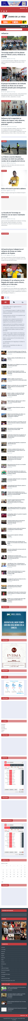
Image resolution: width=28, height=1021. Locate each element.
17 (3, 874)
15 (21, 872)
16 (24, 872)
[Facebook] (1, 11)
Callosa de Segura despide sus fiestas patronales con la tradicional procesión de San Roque (16, 372)
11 (6, 872)
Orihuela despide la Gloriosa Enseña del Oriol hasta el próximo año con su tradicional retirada (16, 522)
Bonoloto (3, 724)
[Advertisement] (14, 710)
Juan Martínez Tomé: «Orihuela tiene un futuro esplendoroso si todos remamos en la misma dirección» (16, 564)
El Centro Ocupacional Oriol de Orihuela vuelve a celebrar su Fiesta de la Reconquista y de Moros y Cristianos (16, 501)
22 (21, 874)
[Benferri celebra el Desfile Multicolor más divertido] (4, 359)
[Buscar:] (14, 29)
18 (6, 874)
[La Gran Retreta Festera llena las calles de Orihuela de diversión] (4, 487)
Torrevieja (3, 949)
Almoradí (3, 951)
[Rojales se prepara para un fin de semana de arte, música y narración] (4, 989)
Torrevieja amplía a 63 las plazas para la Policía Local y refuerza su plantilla (13, 55)
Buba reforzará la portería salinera (13, 189)
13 (14, 872)
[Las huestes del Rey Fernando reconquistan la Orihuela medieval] (4, 480)
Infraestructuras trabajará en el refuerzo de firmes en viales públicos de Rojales (12, 251)
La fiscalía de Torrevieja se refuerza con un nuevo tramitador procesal (13, 215)
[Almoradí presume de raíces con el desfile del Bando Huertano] (4, 466)
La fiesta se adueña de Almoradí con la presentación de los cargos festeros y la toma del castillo (16, 450)
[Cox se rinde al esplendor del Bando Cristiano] (4, 536)
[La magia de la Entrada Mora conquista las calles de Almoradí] (4, 444)
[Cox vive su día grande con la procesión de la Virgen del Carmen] (4, 551)
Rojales (2, 955)
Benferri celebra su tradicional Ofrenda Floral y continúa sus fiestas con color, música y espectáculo (15, 394)
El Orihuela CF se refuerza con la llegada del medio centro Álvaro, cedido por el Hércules (12, 282)
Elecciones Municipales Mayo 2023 (8, 980)
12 (10, 872)
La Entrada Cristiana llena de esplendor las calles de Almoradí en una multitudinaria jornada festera (16, 436)
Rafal (2, 959)
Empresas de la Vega (5, 978)
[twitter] (6, 11)
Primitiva (3, 726)
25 (6, 876)
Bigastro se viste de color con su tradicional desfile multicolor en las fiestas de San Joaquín (17, 386)
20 (14, 874)
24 (3, 876)
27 (14, 876)
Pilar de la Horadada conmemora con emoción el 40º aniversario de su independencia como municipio (15, 458)
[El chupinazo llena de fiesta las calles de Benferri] (4, 409)
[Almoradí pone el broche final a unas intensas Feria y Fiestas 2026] (4, 430)
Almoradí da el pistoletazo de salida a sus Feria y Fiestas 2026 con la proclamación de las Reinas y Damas (16, 472)
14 (17, 872)
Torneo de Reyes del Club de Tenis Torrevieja (16, 1001)
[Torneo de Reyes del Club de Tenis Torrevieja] (4, 1003)
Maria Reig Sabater (12, 163)
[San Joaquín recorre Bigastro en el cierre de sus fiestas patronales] (4, 366)
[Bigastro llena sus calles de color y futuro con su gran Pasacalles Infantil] (4, 402)
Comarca (3, 976)
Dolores (2, 961)
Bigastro (3, 953)
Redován (3, 957)
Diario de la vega (11, 190)
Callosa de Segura (5, 968)
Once (2, 731)
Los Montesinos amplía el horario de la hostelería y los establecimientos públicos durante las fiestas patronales (14, 329)
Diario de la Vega (11, 58)
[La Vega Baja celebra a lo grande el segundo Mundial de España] (4, 515)
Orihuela (3, 947)
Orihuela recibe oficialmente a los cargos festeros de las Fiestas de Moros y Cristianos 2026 (16, 572)
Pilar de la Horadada (5, 970)
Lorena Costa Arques (12, 126)
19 (10, 874)
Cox (2, 966)
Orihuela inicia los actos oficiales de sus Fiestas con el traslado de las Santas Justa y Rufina (17, 542)
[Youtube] (4, 11)
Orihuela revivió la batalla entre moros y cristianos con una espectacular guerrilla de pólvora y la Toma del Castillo (17, 493)
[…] (14, 292)
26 (10, 876)
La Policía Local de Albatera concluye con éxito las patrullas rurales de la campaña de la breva (13, 159)
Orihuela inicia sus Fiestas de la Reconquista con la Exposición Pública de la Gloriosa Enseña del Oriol (16, 557)
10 (3, 872)
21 (17, 874)
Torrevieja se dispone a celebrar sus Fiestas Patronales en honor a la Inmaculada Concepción (16, 995)
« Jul (2, 881)
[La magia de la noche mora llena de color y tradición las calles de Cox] (4, 580)
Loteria (2, 730)
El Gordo (3, 727)
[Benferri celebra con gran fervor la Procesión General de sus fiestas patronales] (4, 380)
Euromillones (4, 728)
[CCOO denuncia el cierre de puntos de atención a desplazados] (4, 1009)
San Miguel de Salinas (5, 974)
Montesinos (3, 964)
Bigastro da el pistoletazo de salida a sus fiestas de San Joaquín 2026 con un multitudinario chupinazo (16, 415)
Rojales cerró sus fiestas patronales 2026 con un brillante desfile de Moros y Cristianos (16, 600)
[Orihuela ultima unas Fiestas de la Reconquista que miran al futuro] (4, 587)
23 (24, 874)
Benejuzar (3, 972)
